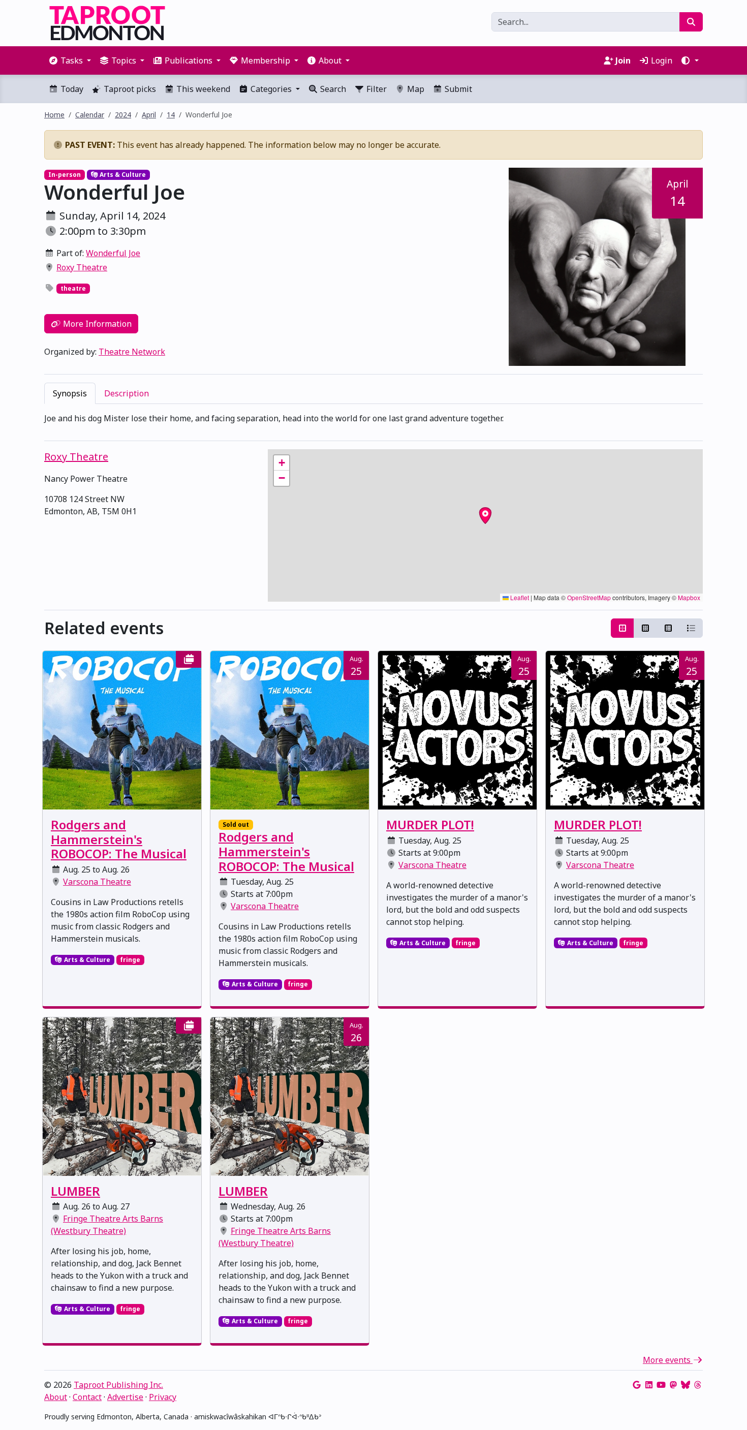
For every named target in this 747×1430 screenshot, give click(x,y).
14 (171, 114)
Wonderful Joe (113, 253)
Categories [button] (271, 89)
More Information (96, 323)
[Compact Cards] (645, 628)
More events (668, 1359)
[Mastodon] (673, 1384)
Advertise (125, 1397)
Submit (457, 89)
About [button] (330, 60)
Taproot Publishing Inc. (118, 1384)
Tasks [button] (71, 60)
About (55, 1397)
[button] (689, 60)
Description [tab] (126, 393)
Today (70, 89)
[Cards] (622, 628)
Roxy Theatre (81, 267)
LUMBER (75, 1191)
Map (414, 89)
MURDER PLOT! (430, 824)
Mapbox (689, 597)
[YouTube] (661, 1384)
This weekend (202, 89)
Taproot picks (129, 89)
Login (660, 60)
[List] (691, 628)
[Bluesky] (685, 1384)
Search (332, 89)
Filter (375, 89)
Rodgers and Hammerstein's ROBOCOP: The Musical (118, 839)
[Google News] (637, 1384)
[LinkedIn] (649, 1384)
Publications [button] (188, 60)
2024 (123, 114)
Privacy (162, 1397)
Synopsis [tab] (70, 393)
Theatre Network (132, 351)
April (149, 114)
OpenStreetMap (589, 597)
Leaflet (519, 597)
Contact (87, 1397)
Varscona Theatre (97, 881)
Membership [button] (265, 60)
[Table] (668, 628)
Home (54, 114)
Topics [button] (123, 60)
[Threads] (698, 1384)
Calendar (89, 114)
